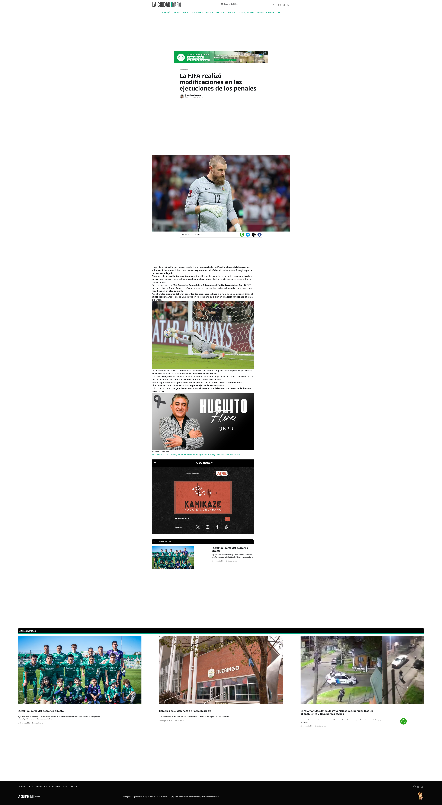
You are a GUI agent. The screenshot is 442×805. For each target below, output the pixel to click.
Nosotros (22, 786)
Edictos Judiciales (246, 12)
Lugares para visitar (266, 12)
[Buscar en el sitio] (274, 4)
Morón (177, 12)
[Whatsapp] (242, 235)
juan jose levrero (193, 95)
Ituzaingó (166, 12)
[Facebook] (259, 235)
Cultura (209, 12)
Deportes (220, 12)
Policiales (73, 786)
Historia (231, 12)
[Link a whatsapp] (403, 720)
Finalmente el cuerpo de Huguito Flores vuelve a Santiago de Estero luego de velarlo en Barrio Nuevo (196, 454)
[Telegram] (248, 235)
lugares (65, 786)
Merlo (185, 12)
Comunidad (56, 786)
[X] (254, 235)
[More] (279, 12)
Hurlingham (197, 12)
